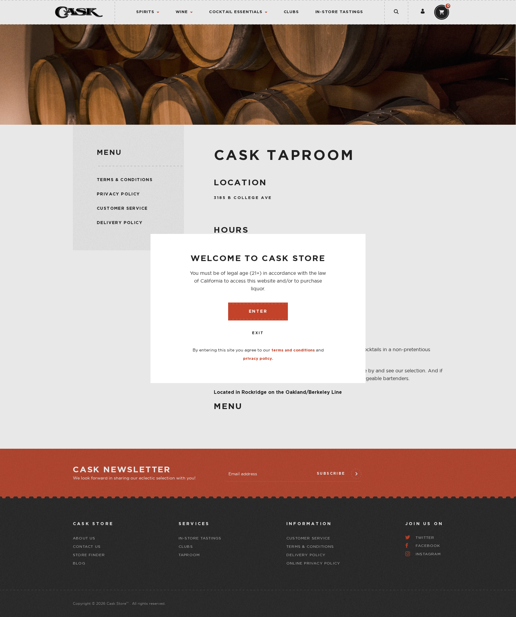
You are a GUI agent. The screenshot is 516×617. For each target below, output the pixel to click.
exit (258, 333)
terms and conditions (293, 350)
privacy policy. (258, 358)
